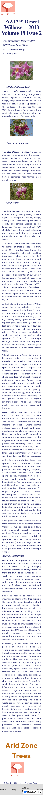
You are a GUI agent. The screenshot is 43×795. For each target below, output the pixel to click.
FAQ (14, 789)
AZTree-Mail (26, 789)
